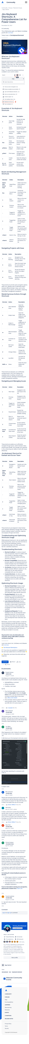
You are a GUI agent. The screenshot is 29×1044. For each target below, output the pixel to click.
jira (10, 972)
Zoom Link (19, 888)
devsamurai (5, 972)
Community (11, 2)
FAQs (6, 999)
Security (7, 1028)
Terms (6, 1026)
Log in (4, 912)
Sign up (9, 912)
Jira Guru (10, 32)
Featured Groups (17, 8)
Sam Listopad (9, 710)
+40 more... (22, 942)
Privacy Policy (8, 1023)
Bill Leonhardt (9, 791)
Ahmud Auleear (9, 842)
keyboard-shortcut (17, 972)
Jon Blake (8, 726)
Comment (5, 661)
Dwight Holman (9, 672)
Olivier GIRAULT (12, 804)
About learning (8, 1007)
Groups (10, 8)
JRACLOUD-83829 (12, 697)
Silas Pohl (7, 825)
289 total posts (20, 939)
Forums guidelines (9, 1002)
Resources (7, 1009)
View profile (14, 957)
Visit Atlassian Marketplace (10, 647)
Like (3, 707)
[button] (14, 754)
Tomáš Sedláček (9, 896)
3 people (10, 707)
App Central (6, 9)
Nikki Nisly (8, 807)
